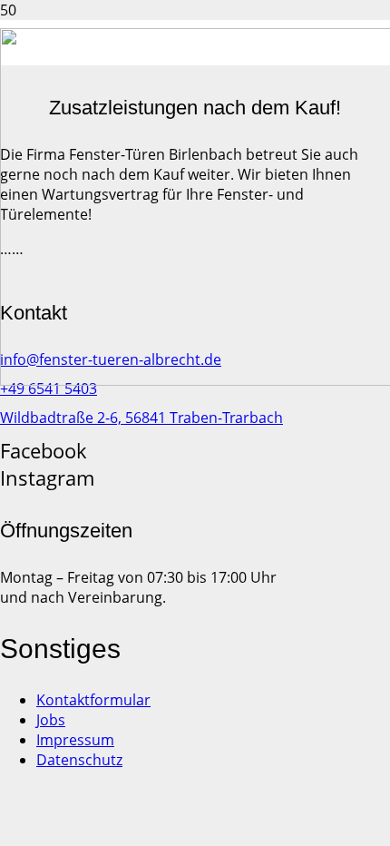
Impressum (75, 740)
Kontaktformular (93, 700)
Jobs (50, 720)
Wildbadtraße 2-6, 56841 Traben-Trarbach (141, 418)
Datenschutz (79, 760)
